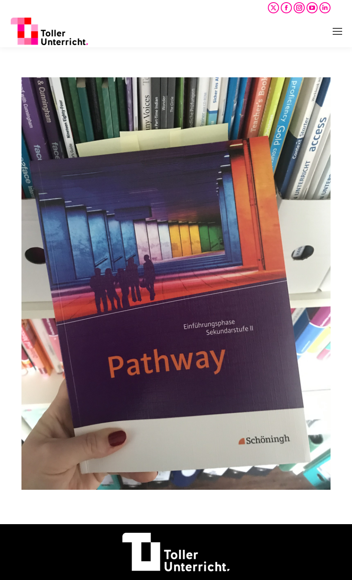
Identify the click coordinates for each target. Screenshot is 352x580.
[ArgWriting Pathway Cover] (176, 283)
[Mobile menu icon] (337, 31)
